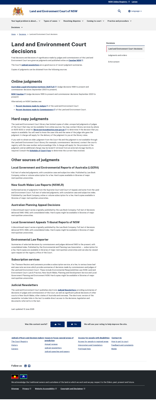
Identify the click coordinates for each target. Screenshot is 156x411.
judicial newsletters (30, 65)
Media (114, 349)
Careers (14, 349)
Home (13, 34)
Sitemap (15, 389)
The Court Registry (19, 341)
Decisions (22, 34)
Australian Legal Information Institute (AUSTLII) (34, 87)
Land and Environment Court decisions (125, 49)
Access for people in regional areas (93, 341)
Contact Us (117, 338)
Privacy (26, 389)
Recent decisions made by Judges (32, 106)
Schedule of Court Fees (40, 151)
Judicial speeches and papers (57, 351)
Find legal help (84, 349)
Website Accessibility (46, 389)
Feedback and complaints (122, 345)
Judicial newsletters (53, 348)
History (14, 345)
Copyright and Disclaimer (73, 389)
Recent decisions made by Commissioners (36, 110)
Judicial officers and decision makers (28, 338)
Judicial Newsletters (67, 290)
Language (135, 11)
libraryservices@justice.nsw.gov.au (50, 130)
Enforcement (113, 62)
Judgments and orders (117, 55)
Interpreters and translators (90, 345)
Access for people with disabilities (94, 338)
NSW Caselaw (18, 94)
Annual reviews (51, 344)
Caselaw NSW (76, 60)
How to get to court (119, 341)
